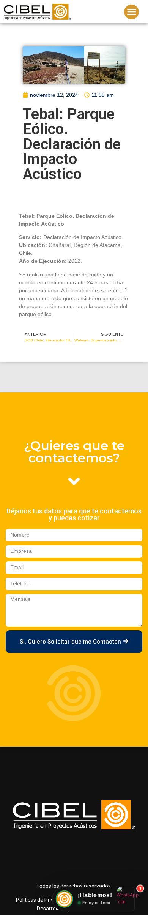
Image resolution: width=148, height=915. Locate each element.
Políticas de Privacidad (42, 900)
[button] (131, 12)
